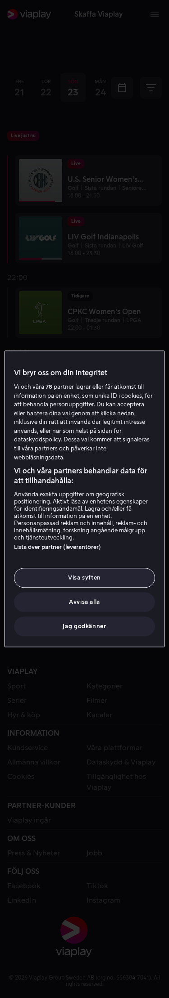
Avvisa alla (84, 602)
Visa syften (84, 577)
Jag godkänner (84, 626)
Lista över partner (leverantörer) (57, 547)
